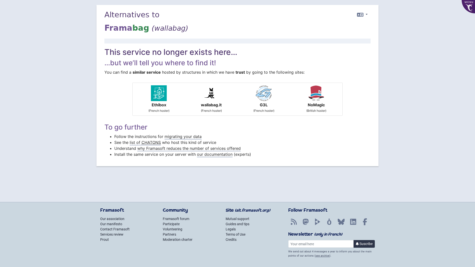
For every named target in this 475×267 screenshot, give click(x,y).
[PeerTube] (317, 224)
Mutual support (237, 219)
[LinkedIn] (353, 224)
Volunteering (172, 229)
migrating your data (183, 136)
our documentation (215, 154)
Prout (104, 240)
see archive (322, 255)
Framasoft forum (176, 219)
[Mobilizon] (329, 224)
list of (145, 142)
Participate (171, 224)
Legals (231, 229)
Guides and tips (237, 224)
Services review (111, 234)
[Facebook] (364, 224)
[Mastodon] (305, 224)
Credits (231, 240)
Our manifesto (111, 224)
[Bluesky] (341, 224)
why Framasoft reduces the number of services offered (189, 148)
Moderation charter (177, 240)
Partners (169, 234)
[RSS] (293, 224)
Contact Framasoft (115, 229)
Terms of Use (235, 234)
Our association (112, 219)
